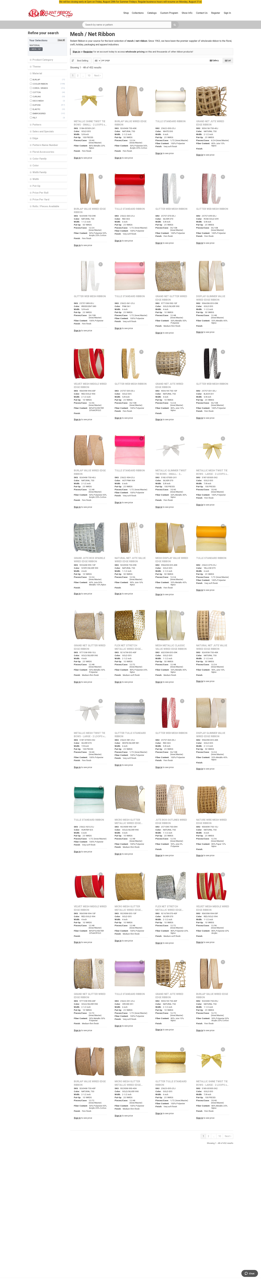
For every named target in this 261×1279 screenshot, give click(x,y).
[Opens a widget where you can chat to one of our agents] (249, 1273)
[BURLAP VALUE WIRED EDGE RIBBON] (130, 101)
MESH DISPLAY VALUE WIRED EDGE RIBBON (171, 559)
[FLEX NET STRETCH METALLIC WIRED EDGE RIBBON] (130, 625)
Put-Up (36, 186)
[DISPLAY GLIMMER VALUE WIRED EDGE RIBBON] (211, 276)
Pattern (36, 125)
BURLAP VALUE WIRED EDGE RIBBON (131, 123)
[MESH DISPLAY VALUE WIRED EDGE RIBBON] (170, 538)
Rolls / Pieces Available (45, 206)
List (229, 60)
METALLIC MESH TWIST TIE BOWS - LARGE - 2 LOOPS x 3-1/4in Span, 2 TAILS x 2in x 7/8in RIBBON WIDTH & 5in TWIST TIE (212, 472)
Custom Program (169, 13)
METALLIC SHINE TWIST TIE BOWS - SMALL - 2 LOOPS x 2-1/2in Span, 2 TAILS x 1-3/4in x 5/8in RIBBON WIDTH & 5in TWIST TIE (89, 123)
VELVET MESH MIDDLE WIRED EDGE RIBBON (90, 385)
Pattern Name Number (45, 145)
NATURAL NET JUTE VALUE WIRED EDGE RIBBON (130, 559)
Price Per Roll (40, 193)
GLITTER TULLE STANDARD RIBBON (130, 734)
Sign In (227, 13)
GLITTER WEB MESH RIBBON (171, 209)
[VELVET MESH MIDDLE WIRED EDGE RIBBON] (89, 363)
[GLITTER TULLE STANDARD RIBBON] (130, 713)
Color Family (39, 159)
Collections (138, 13)
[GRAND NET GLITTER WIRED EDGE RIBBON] (170, 276)
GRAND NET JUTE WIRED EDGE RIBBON (210, 123)
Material (37, 73)
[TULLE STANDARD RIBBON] (170, 101)
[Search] (175, 24)
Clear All (61, 40)
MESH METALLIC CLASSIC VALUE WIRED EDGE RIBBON (171, 647)
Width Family (39, 172)
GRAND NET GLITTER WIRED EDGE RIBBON (171, 298)
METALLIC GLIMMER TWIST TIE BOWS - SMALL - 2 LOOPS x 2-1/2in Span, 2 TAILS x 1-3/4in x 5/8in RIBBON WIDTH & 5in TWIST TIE (171, 472)
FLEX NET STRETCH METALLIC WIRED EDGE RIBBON (128, 647)
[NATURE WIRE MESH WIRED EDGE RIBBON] (211, 799)
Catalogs (152, 13)
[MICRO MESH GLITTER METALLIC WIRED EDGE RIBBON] (130, 799)
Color (35, 165)
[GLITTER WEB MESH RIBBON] (170, 188)
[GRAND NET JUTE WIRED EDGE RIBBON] (211, 101)
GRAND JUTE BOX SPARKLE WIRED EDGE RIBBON (89, 559)
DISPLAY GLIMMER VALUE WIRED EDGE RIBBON (210, 298)
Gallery (215, 60)
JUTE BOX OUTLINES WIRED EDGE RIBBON (171, 821)
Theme (36, 67)
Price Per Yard (40, 199)
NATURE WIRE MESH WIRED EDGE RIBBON (211, 821)
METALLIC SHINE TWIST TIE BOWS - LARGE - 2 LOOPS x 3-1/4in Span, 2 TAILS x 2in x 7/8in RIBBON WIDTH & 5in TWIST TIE (212, 1083)
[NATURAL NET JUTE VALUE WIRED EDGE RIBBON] (130, 538)
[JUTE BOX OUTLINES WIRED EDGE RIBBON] (170, 799)
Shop (126, 13)
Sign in (76, 51)
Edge (35, 138)
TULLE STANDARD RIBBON (170, 121)
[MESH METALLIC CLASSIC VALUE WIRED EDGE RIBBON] (170, 625)
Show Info (187, 13)
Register (215, 13)
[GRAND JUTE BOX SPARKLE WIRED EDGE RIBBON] (89, 538)
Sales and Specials (43, 131)
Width (35, 179)
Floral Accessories (43, 152)
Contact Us (202, 13)
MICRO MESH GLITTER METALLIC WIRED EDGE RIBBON (128, 821)
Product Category (42, 60)
